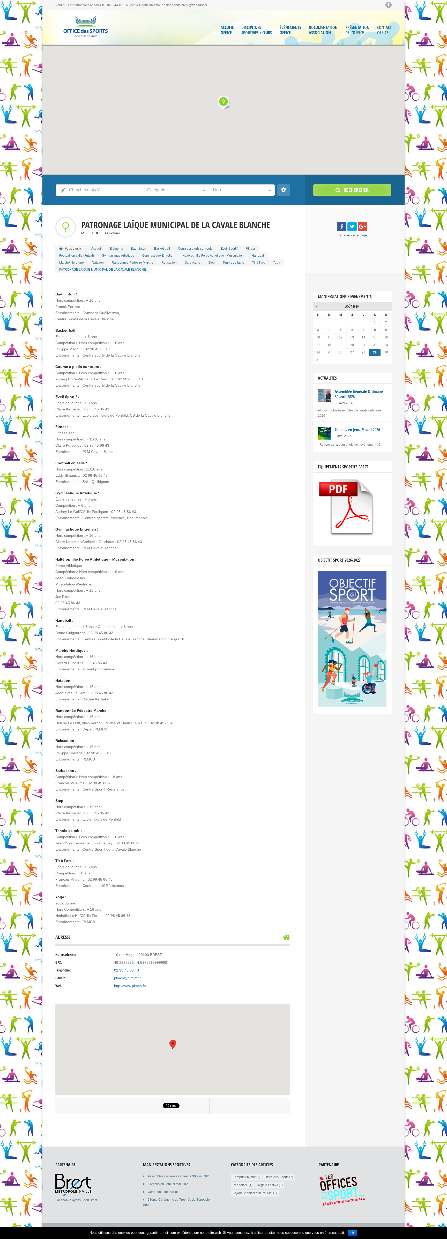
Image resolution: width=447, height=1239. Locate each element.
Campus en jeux (244, 1177)
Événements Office (290, 30)
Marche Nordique (71, 262)
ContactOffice (384, 30)
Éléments (116, 248)
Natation (98, 262)
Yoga (276, 262)
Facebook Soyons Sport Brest (76, 1200)
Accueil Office (227, 30)
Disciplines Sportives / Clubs (256, 30)
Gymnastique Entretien (158, 255)
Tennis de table (233, 262)
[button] (223, 102)
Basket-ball (162, 248)
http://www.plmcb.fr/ (130, 986)
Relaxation (169, 262)
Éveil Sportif (229, 248)
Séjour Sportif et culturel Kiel (252, 1193)
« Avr (316, 305)
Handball (258, 255)
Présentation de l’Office (357, 30)
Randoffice (240, 1185)
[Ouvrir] (73, 1195)
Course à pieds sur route (195, 248)
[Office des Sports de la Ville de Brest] (85, 27)
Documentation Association (323, 30)
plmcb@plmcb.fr (127, 978)
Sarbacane (192, 262)
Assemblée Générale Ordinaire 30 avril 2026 (179, 1176)
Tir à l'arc (258, 262)
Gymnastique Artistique (118, 255)
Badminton (138, 248)
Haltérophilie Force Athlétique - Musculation (213, 255)
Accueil (96, 248)
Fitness (250, 248)
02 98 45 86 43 (126, 970)
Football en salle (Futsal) (76, 255)
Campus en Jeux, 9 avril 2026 (169, 1184)
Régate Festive (267, 1185)
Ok (352, 1233)
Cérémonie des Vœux (163, 1192)
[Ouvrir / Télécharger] (347, 535)
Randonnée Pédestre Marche (132, 262)
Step (211, 262)
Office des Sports (276, 1177)
